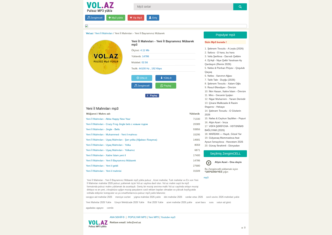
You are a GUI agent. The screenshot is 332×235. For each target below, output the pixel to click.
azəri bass (200, 202)
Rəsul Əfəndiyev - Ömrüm (222, 87)
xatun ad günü (224, 202)
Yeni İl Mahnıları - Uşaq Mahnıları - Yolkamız (110, 150)
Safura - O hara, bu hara (221, 52)
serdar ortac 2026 (194, 197)
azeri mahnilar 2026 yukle (179, 202)
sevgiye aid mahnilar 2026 (99, 197)
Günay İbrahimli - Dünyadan (224, 145)
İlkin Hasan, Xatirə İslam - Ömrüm (227, 91)
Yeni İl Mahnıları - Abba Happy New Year (108, 119)
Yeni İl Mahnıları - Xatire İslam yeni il (106, 155)
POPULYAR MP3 (137, 217)
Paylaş (167, 85)
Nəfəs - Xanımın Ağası (220, 75)
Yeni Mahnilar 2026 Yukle (98, 202)
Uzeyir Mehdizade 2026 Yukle (129, 202)
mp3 (206, 177)
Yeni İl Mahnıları (104, 33)
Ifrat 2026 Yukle (155, 202)
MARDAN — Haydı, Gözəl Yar (225, 134)
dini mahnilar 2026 (173, 197)
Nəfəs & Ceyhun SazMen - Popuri (227, 118)
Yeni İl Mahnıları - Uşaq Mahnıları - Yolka (108, 144)
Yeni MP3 (153, 217)
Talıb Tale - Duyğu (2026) (221, 79)
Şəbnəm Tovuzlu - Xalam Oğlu (224, 83)
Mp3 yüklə (117, 17)
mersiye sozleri (123, 197)
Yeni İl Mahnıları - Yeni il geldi (102, 165)
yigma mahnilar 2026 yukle (147, 197)
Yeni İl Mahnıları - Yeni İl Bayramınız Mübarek (111, 160)
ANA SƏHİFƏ (117, 217)
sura (211, 202)
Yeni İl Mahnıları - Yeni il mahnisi (103, 170)
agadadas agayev (95, 208)
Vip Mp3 (137, 17)
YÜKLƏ (167, 78)
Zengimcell (96, 17)
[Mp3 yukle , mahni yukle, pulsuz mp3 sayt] (99, 6)
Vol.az (89, 33)
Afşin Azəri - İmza (218, 122)
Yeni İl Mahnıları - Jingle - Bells (103, 129)
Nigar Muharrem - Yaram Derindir (227, 99)
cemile (110, 208)
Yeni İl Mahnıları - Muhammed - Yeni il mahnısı (111, 134)
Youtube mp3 (168, 217)
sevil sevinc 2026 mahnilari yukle (222, 197)
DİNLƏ (143, 78)
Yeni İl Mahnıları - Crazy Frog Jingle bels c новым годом (117, 124)
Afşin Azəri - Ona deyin (228, 162)
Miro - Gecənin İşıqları (221, 95)
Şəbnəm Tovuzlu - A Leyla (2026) (226, 48)
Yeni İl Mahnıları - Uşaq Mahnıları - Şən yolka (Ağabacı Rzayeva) (121, 139)
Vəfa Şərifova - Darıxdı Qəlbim (224, 56)
